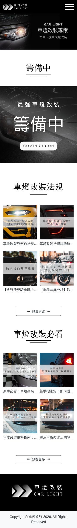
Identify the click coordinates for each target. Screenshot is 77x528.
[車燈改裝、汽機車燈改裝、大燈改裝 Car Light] (16, 6)
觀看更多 (38, 311)
